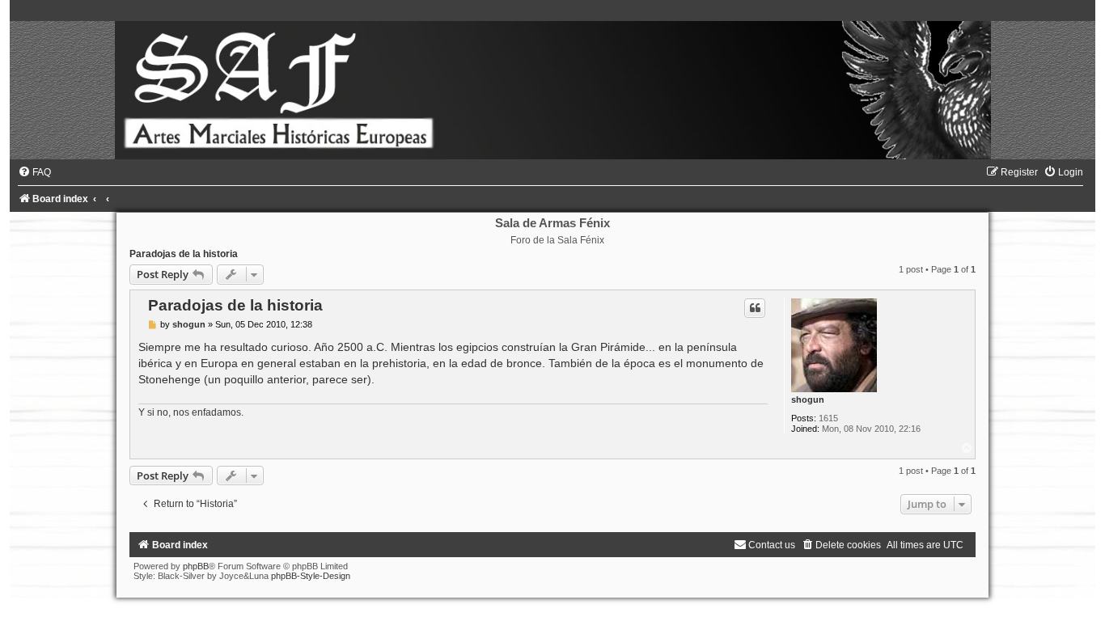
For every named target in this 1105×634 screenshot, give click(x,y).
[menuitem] (34, 172)
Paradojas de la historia (183, 254)
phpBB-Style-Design (310, 576)
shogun (807, 399)
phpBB (196, 566)
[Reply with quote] (754, 308)
